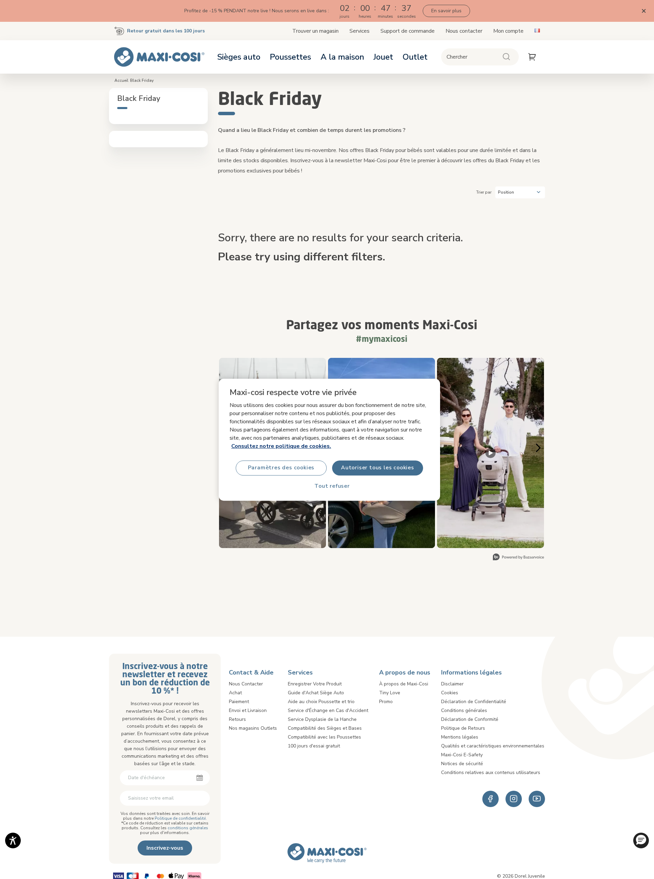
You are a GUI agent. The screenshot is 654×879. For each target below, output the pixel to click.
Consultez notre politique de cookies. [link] (281, 446)
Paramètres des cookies (281, 467)
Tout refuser (332, 486)
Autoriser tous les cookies (377, 467)
